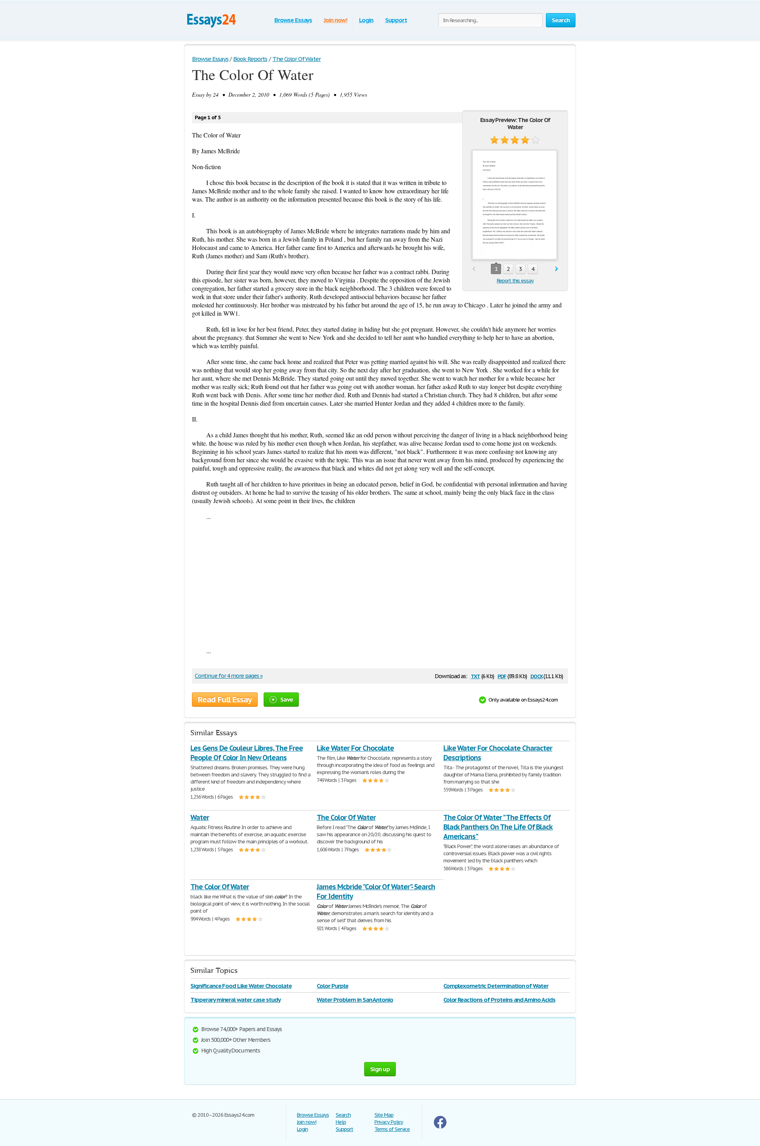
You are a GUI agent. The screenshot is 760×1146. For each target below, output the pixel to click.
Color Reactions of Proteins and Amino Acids (499, 999)
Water (199, 817)
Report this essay (515, 280)
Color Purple (332, 986)
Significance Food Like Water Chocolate (240, 986)
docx (536, 675)
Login (366, 20)
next (557, 269)
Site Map (383, 1115)
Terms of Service (392, 1129)
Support (396, 20)
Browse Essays (293, 20)
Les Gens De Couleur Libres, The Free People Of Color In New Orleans (246, 753)
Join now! (335, 20)
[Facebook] (440, 1126)
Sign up (380, 1069)
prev (473, 269)
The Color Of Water (346, 817)
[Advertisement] (380, 583)
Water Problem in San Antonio (355, 999)
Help (341, 1122)
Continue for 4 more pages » (228, 675)
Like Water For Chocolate (355, 748)
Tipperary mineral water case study (235, 999)
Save (286, 699)
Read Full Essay (225, 699)
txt (475, 675)
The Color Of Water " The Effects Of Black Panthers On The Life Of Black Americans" (498, 827)
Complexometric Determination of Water (496, 986)
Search (343, 1115)
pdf (502, 675)
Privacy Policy (388, 1122)
